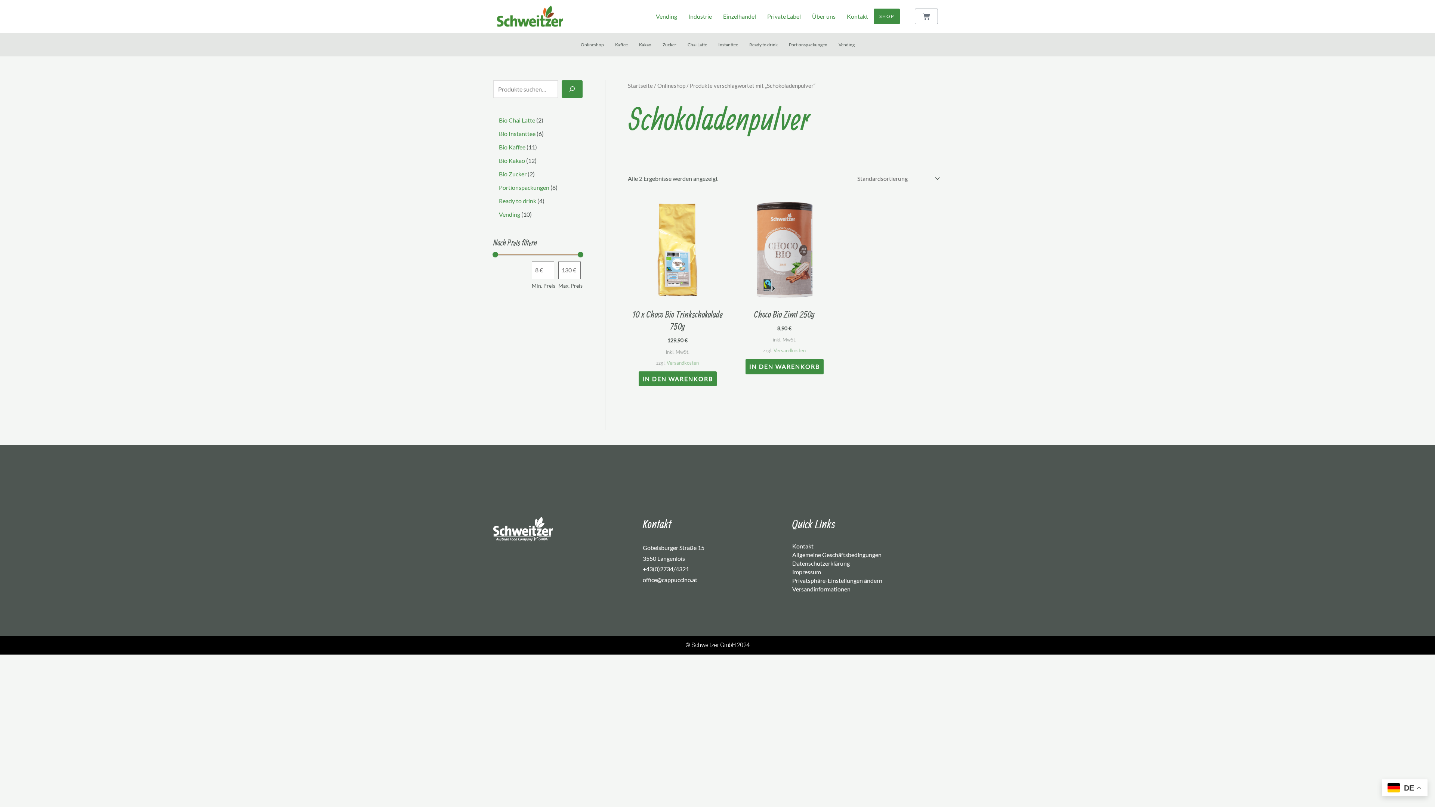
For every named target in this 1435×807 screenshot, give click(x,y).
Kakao (645, 44)
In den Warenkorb (677, 378)
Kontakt (857, 16)
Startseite (640, 85)
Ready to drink (763, 44)
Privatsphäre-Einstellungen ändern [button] (837, 580)
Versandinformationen (821, 589)
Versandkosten (683, 363)
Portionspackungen (808, 44)
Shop (886, 16)
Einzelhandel (739, 16)
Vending (666, 16)
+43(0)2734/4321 (666, 568)
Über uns (824, 16)
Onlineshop (592, 44)
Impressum (806, 571)
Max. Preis (570, 285)
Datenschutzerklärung (821, 563)
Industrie (700, 16)
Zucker (669, 44)
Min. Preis (543, 285)
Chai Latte (697, 44)
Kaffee (621, 44)
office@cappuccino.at (670, 579)
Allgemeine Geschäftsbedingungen (837, 554)
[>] (572, 89)
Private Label (784, 16)
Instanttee (728, 44)
